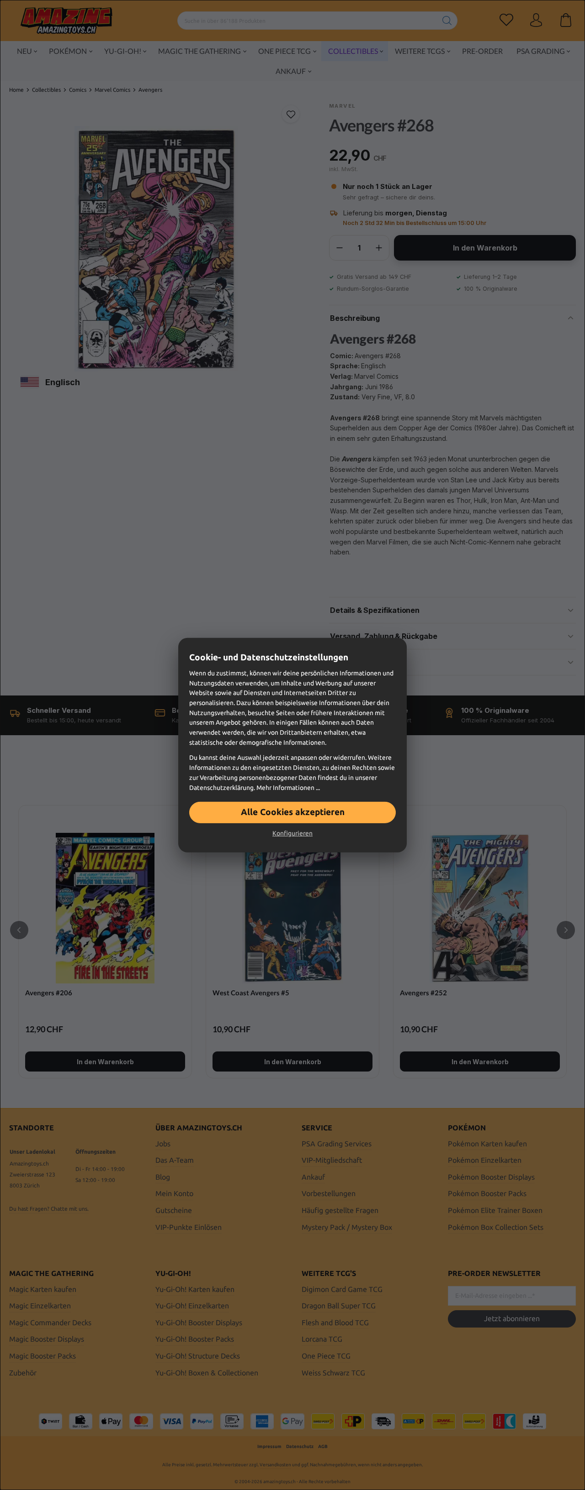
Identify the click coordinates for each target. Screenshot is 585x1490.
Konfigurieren (292, 833)
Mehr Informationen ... (288, 787)
